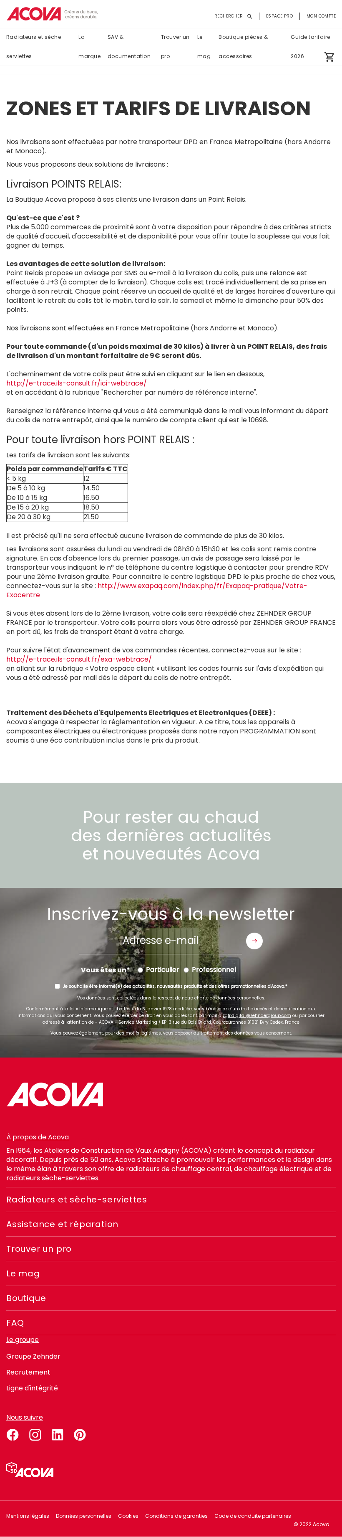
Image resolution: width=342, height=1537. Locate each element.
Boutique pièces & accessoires (243, 46)
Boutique (26, 1298)
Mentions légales (27, 1515)
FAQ (15, 1323)
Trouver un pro (175, 46)
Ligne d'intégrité (32, 1388)
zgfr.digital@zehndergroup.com (257, 1015)
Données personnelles (83, 1515)
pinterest (80, 1433)
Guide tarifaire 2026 (310, 46)
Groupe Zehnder (33, 1356)
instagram (35, 1433)
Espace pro (279, 16)
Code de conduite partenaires (252, 1515)
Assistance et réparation (62, 1224)
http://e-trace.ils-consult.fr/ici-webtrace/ (76, 383)
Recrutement (28, 1372)
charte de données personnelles (229, 998)
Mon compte (321, 16)
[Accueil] (52, 14)
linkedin (57, 1433)
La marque (89, 46)
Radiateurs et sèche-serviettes (35, 46)
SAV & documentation (129, 46)
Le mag (204, 46)
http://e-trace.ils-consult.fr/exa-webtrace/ (79, 659)
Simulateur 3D (29, 1469)
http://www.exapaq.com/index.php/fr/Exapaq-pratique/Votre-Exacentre (156, 590)
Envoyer (254, 941)
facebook (12, 1433)
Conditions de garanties (176, 1515)
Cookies (128, 1515)
